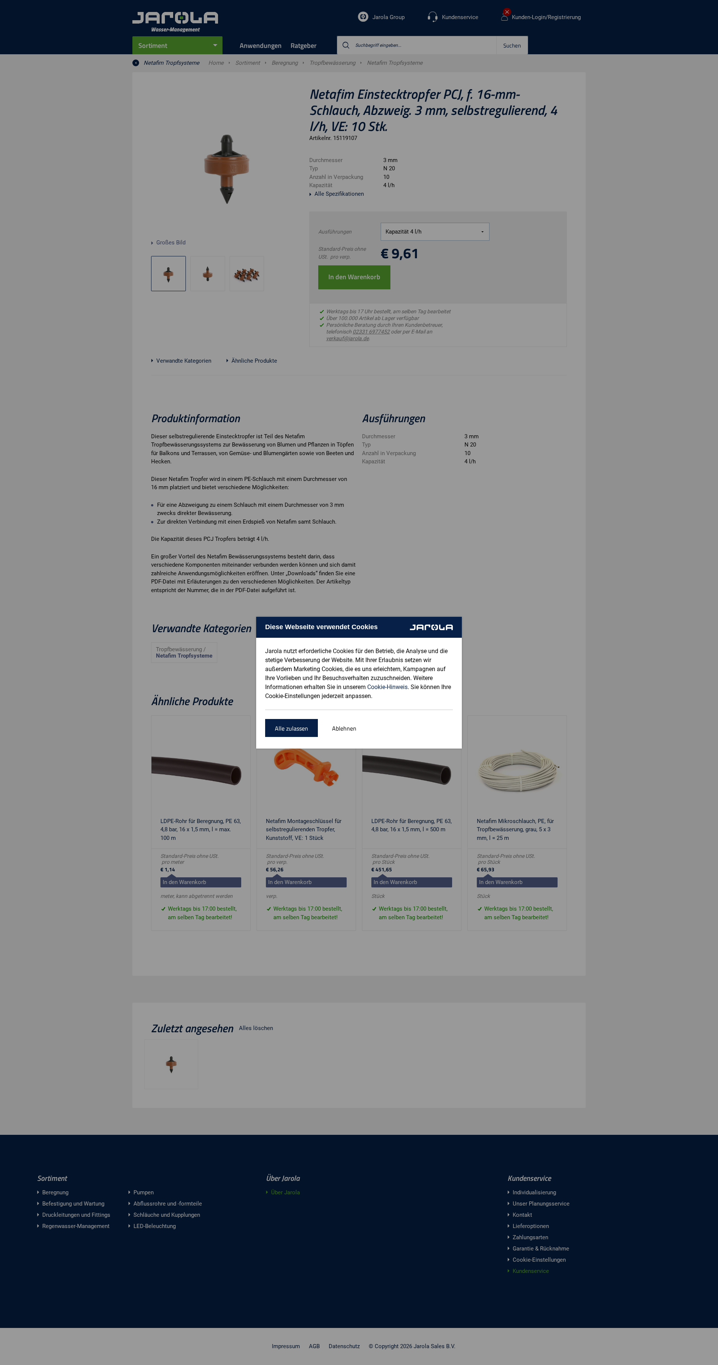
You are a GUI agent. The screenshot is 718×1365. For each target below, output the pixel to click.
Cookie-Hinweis (387, 687)
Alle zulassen (291, 728)
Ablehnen (344, 728)
